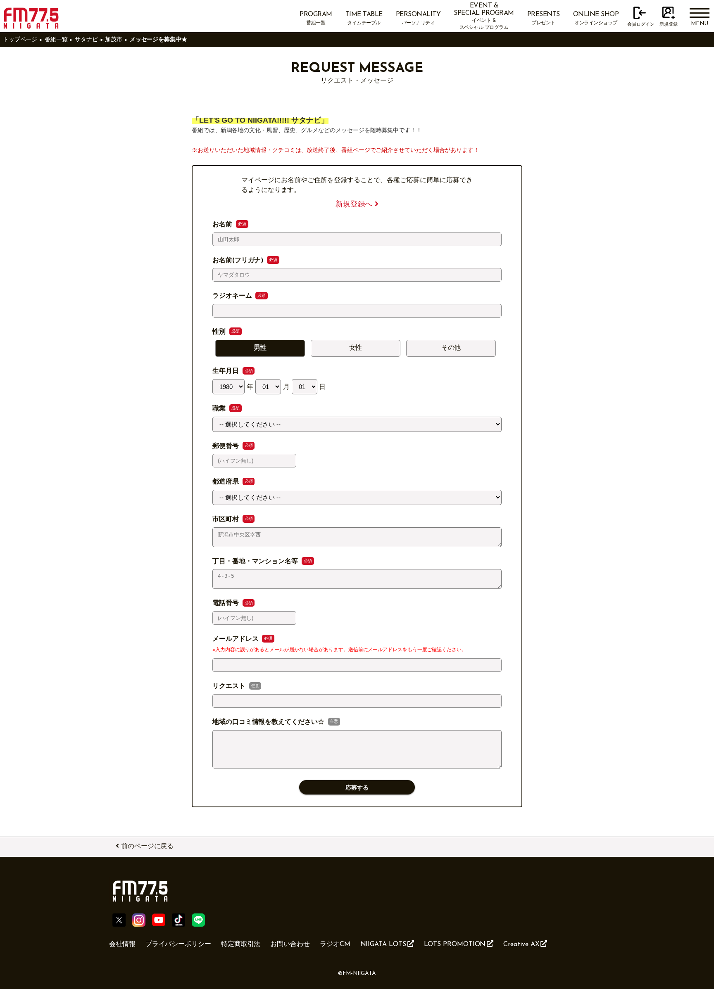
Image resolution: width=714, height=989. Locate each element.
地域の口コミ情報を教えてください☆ (269, 722)
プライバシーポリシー (178, 944)
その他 (451, 348)
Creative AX (521, 944)
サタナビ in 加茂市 (98, 40)
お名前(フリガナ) (238, 260)
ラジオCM (335, 944)
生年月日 (226, 371)
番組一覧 (56, 40)
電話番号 (226, 603)
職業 (220, 409)
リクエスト (230, 686)
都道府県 (226, 482)
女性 (355, 348)
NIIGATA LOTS (383, 944)
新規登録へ (355, 205)
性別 (220, 332)
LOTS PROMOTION (455, 944)
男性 (260, 348)
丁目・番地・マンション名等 (256, 561)
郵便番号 (226, 446)
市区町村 (226, 519)
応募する (357, 788)
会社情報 (122, 944)
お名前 (223, 224)
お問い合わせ (290, 944)
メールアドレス (236, 639)
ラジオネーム (233, 296)
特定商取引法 (241, 944)
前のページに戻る (147, 846)
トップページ (20, 40)
